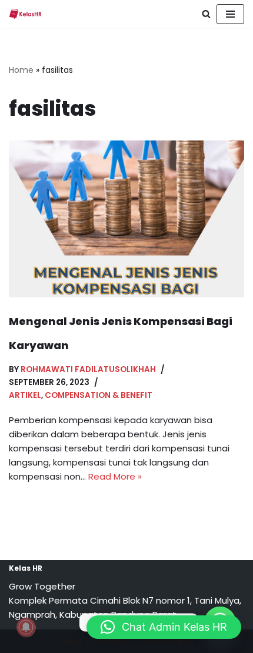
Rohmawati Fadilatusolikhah (88, 369)
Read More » (115, 476)
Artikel (25, 395)
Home (21, 70)
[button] (163, 627)
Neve (72, 641)
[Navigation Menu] (230, 14)
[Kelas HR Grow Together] (25, 14)
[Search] (206, 13)
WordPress (168, 641)
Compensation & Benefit (98, 395)
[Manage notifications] (25, 627)
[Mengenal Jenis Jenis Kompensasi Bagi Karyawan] (126, 218)
